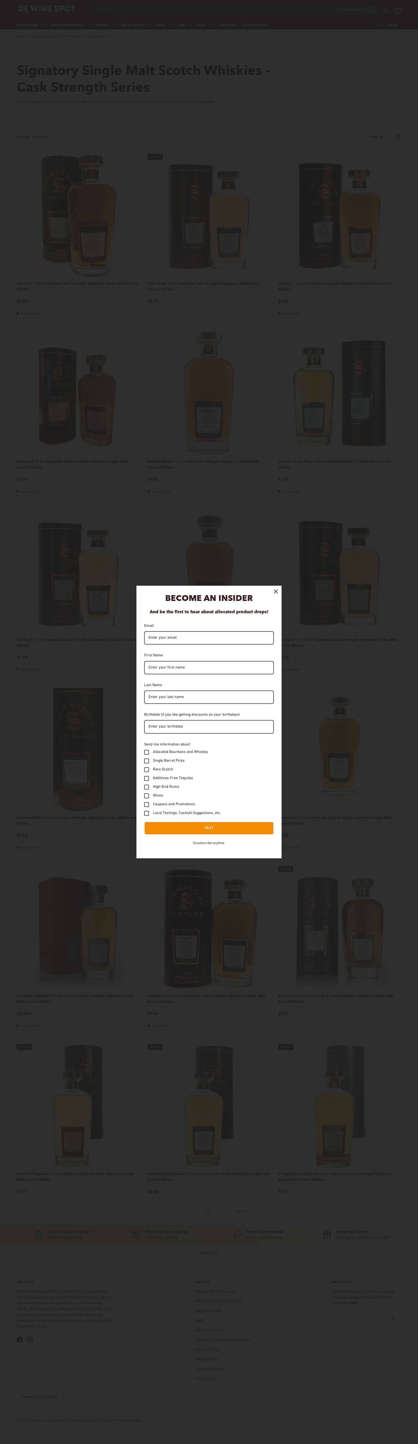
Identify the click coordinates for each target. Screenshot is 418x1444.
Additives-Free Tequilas (173, 778)
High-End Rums (166, 787)
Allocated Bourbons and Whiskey (180, 752)
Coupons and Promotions (174, 804)
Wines (158, 796)
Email (149, 626)
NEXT (209, 828)
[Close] (276, 591)
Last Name (153, 685)
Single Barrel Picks (169, 761)
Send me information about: (167, 744)
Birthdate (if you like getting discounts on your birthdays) (192, 715)
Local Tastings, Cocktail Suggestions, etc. (187, 813)
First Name (153, 655)
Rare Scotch (163, 769)
